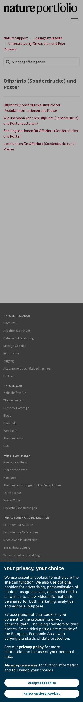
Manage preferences (21, 665)
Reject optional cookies (42, 693)
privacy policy (31, 646)
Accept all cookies (42, 683)
